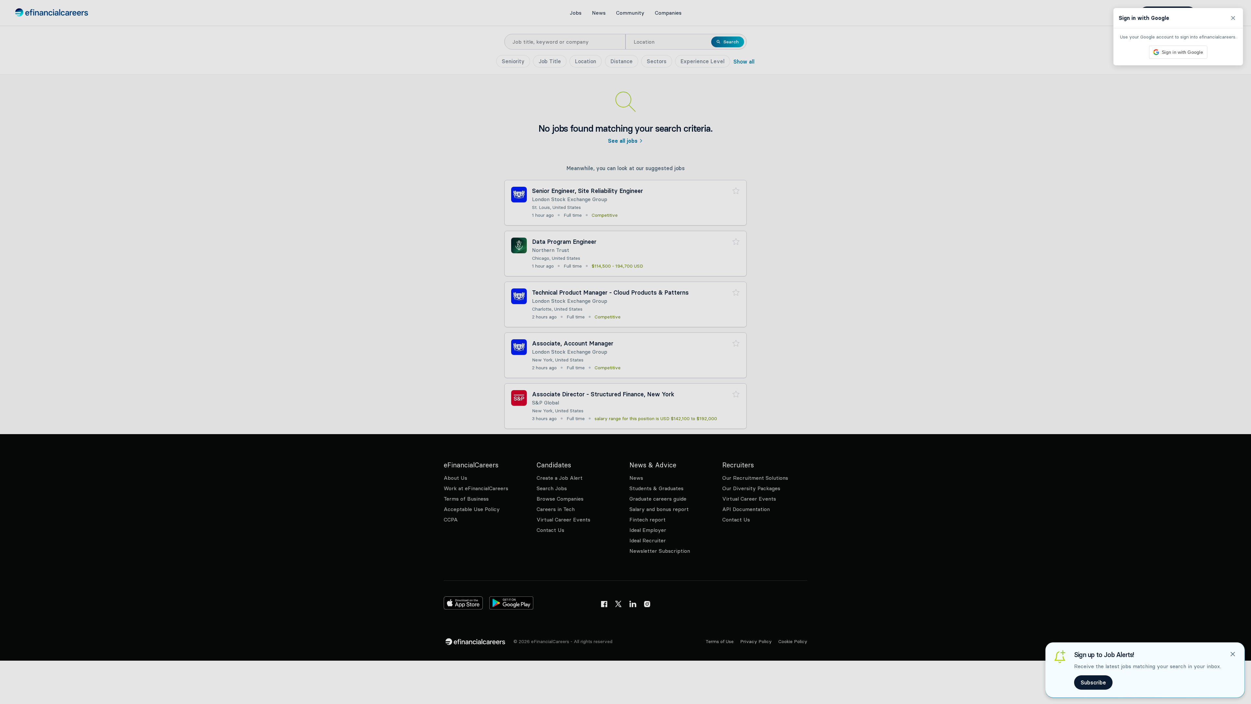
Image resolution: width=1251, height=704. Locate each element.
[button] (625, 352)
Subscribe (1093, 682)
